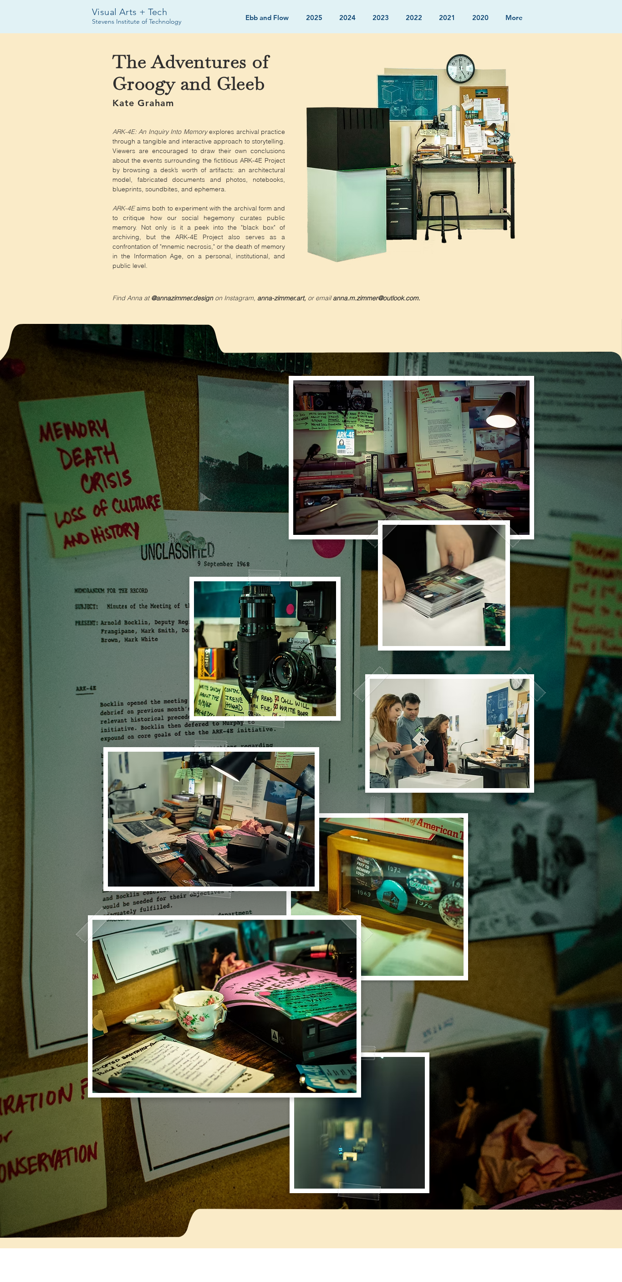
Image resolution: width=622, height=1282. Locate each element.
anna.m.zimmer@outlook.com (375, 298)
